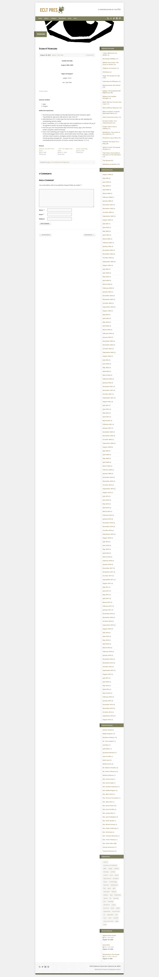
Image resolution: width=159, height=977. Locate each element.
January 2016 (107, 655)
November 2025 (108, 208)
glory (109, 888)
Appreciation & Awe (109, 935)
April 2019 (106, 508)
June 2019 (106, 500)
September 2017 (108, 579)
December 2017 (108, 568)
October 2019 (107, 485)
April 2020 (106, 462)
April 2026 (106, 190)
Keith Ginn (106, 760)
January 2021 (107, 428)
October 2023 (107, 303)
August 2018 (107, 538)
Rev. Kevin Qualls (108, 821)
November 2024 (108, 254)
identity (114, 891)
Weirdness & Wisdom (110, 164)
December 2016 (108, 613)
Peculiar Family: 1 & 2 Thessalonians (110, 122)
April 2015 (106, 689)
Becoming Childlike (109, 59)
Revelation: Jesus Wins (110, 138)
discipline (115, 878)
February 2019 (107, 515)
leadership (117, 895)
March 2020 (106, 466)
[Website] (120, 18)
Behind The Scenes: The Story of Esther (111, 63)
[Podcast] (111, 18)
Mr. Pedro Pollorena (109, 771)
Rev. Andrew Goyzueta (110, 787)
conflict (113, 872)
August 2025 (107, 220)
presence (106, 908)
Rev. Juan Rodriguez (109, 817)
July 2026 (105, 178)
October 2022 (107, 348)
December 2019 (108, 477)
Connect (53, 18)
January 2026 (107, 201)
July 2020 (105, 451)
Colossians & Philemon (110, 81)
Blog (69, 18)
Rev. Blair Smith (108, 794)
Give (75, 18)
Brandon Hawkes (108, 737)
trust (104, 918)
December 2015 (108, 659)
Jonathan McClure (109, 752)
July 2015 (105, 678)
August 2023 (107, 311)
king (111, 895)
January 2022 (107, 383)
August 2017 (107, 583)
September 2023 (108, 307)
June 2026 (106, 182)
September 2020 (108, 443)
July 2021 (105, 405)
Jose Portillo (107, 756)
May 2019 (106, 504)
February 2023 (107, 333)
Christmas (106, 72)
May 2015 (106, 685)
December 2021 (108, 386)
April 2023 (106, 326)
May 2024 (106, 277)
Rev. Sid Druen (107, 832)
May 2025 (106, 231)
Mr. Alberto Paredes (109, 768)
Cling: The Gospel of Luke (111, 76)
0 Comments (84, 55)
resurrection (116, 911)
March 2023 (106, 330)
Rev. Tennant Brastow (110, 836)
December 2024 (108, 250)
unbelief (115, 918)
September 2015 (108, 670)
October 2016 (107, 621)
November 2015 (108, 663)
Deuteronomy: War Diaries (111, 85)
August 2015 (107, 674)
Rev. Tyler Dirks (58, 55)
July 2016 (105, 632)
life (110, 898)
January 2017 (107, 610)
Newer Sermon (45, 234)
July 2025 (105, 224)
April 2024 (106, 280)
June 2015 (106, 682)
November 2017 (108, 572)
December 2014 (108, 704)
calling (110, 868)
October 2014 (107, 712)
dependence (107, 878)
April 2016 (106, 644)
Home (40, 18)
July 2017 (105, 587)
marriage (110, 901)
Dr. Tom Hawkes (108, 741)
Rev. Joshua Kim (108, 813)
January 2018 (107, 564)
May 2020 (106, 458)
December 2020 (108, 432)
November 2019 (108, 481)
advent (105, 862)
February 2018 (107, 560)
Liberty (105, 898)
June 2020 (106, 454)
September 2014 (108, 716)
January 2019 (107, 519)
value (116, 921)
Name (42, 210)
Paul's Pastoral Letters (110, 117)
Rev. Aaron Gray (108, 779)
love (104, 901)
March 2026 (106, 193)
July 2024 (105, 269)
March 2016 (106, 648)
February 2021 (107, 424)
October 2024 (107, 258)
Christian (106, 872)
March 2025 (106, 239)
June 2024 (106, 273)
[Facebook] (117, 18)
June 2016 (106, 636)
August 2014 (107, 719)
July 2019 (105, 496)
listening (115, 898)
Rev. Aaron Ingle (108, 783)
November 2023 (108, 299)
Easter (105, 882)
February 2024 (107, 288)
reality (118, 908)
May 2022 (106, 367)
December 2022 (108, 341)
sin (104, 915)
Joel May (105, 745)
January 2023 (107, 337)
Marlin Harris (107, 764)
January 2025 (107, 246)
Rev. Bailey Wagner (109, 790)
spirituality (110, 915)
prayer (114, 905)
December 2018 (108, 523)
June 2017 (106, 591)
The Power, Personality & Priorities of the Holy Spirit (112, 154)
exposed (106, 885)
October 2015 (107, 666)
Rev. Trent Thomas (109, 839)
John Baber (106, 749)
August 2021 (107, 401)
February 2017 (107, 606)
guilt (114, 888)
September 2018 (108, 534)
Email (41, 214)
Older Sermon (89, 234)
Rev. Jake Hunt (107, 802)
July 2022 (105, 360)
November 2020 (108, 436)
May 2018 (106, 549)
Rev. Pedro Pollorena (110, 828)
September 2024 (108, 261)
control (105, 875)
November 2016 (108, 617)
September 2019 (108, 489)
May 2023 (106, 322)
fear (104, 888)
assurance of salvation (110, 865)
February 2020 (107, 470)
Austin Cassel (107, 730)
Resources (62, 18)
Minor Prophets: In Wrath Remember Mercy (111, 112)
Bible (104, 868)
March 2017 (106, 602)
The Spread (106, 160)
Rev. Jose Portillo (108, 809)
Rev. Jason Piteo (108, 805)
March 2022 (106, 375)
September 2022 (108, 352)
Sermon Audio (43, 91)
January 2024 (107, 292)
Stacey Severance (109, 847)
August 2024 (107, 265)
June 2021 (106, 409)
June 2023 (106, 318)
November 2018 (108, 526)
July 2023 (105, 314)
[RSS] (108, 18)
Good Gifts (106, 945)
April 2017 (106, 598)
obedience (106, 905)
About (46, 18)
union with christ (108, 921)
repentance (106, 911)
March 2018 (106, 557)
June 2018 (106, 545)
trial (116, 915)
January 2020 (107, 473)
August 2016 (107, 629)
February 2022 (107, 379)
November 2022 (108, 345)
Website (42, 219)
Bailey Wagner (107, 734)
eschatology (113, 882)
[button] (79, 32)
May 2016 (106, 640)
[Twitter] (114, 18)
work (104, 924)
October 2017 (107, 576)
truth (109, 918)
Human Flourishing (81, 149)
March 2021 (106, 420)
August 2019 (107, 492)
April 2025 (106, 235)
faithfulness (114, 885)
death (116, 875)
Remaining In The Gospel (111, 954)
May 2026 (106, 186)
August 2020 (107, 447)
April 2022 (106, 371)
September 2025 (108, 216)
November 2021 (108, 390)
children (116, 868)
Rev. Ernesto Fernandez (110, 798)
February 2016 (107, 651)
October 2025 (107, 212)
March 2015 (106, 693)
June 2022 (106, 364)
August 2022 (107, 356)
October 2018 (107, 530)
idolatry (105, 895)
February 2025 (107, 242)
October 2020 (107, 439)
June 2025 (106, 227)
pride (112, 908)
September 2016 (108, 625)
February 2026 (107, 197)
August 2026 (107, 174)
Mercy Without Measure (111, 108)
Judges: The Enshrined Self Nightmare (57, 162)
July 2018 (105, 542)
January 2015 (107, 701)
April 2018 (106, 553)
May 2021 (106, 413)
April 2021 (106, 417)
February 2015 (107, 697)
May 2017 (106, 595)
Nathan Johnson (108, 775)
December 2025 (108, 205)
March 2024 (106, 284)
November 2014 (108, 708)
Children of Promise (109, 68)
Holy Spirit (106, 891)
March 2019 (106, 511)
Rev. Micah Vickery (109, 824)
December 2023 (108, 295)
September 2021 (108, 398)
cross (111, 875)
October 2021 (107, 394)
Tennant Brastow (108, 851)
